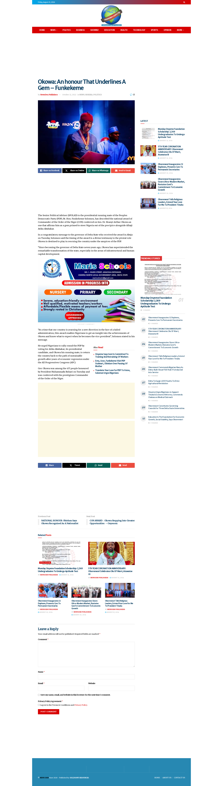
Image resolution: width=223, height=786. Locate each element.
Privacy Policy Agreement (50, 701)
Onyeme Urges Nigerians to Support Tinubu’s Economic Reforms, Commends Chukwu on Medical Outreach (165, 394)
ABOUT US (166, 778)
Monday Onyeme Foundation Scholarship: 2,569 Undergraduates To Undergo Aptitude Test (156, 302)
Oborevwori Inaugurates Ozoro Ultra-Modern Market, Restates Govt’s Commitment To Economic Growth (86, 605)
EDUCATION (109, 30)
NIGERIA (89, 95)
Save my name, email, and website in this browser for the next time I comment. (75, 695)
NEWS (52, 30)
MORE (179, 30)
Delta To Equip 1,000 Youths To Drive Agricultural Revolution (163, 382)
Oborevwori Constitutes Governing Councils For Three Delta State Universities (166, 407)
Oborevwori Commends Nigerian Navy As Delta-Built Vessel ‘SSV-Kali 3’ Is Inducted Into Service (165, 370)
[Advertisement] (111, 55)
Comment (43, 639)
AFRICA (77, 595)
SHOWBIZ (94, 30)
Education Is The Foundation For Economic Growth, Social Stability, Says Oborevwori (166, 418)
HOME (42, 30)
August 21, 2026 (67, 575)
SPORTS (154, 30)
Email (41, 683)
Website (91, 683)
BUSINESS (80, 30)
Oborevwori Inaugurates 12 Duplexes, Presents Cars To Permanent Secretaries (49, 603)
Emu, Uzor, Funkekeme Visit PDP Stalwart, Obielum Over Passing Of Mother (111, 363)
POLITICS (67, 30)
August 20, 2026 (46, 612)
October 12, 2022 (69, 95)
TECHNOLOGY (139, 30)
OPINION (167, 30)
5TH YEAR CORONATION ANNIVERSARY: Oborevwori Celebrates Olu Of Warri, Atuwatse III (110, 571)
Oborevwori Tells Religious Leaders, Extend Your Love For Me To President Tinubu (119, 603)
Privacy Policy (80, 705)
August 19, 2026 (112, 612)
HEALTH (123, 30)
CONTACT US (179, 778)
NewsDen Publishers (49, 95)
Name (41, 672)
